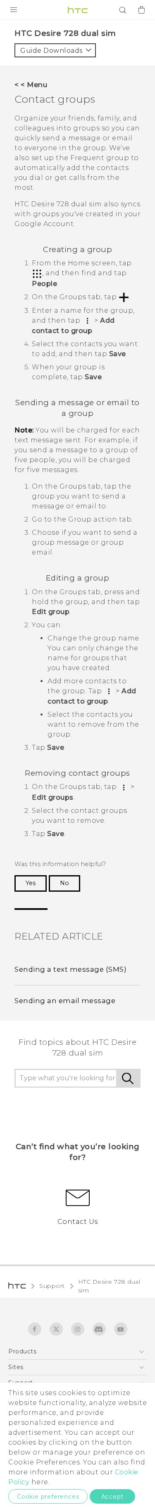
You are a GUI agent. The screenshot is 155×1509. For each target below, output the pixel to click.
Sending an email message (64, 1001)
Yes (31, 883)
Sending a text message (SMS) (70, 969)
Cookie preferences (48, 1496)
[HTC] (78, 10)
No (64, 883)
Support (52, 1285)
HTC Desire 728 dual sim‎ (109, 1286)
